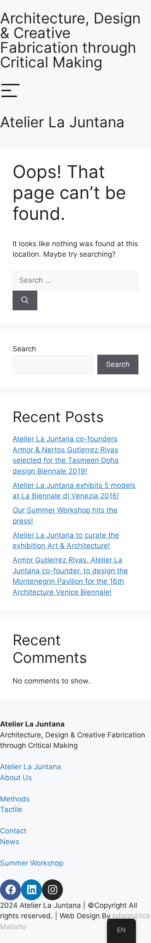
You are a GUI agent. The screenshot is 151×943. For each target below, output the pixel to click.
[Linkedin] (31, 889)
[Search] (25, 301)
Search (24, 349)
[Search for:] (75, 280)
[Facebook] (10, 889)
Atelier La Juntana (62, 122)
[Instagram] (52, 889)
